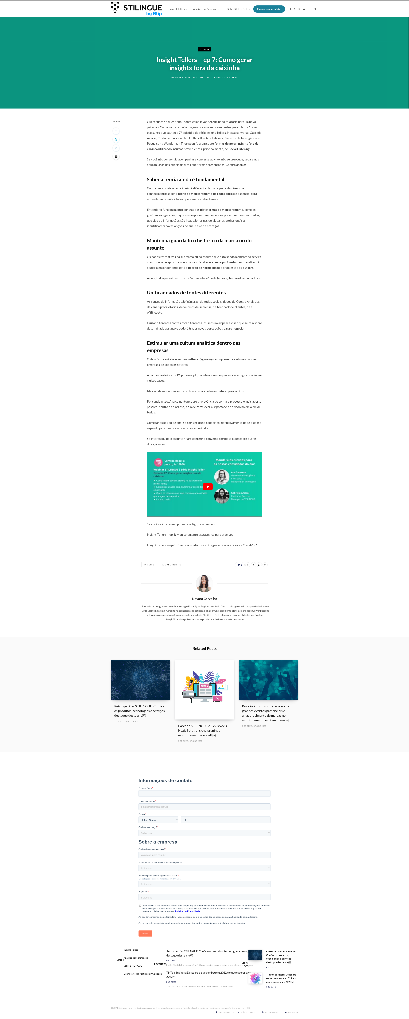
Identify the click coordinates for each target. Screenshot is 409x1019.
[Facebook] (116, 131)
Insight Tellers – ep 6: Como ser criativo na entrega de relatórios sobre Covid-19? (202, 545)
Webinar (204, 49)
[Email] (116, 156)
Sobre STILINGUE (133, 965)
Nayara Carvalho (185, 77)
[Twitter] (116, 139)
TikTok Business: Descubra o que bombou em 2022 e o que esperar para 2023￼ (208, 974)
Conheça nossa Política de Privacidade (143, 973)
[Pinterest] (265, 564)
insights (149, 565)
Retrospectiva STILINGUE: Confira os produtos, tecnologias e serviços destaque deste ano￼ (139, 710)
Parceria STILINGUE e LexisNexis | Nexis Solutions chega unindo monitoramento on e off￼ (203, 730)
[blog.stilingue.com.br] (136, 9)
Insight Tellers (131, 949)
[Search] (313, 9)
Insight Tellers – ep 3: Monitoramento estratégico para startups (190, 534)
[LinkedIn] (116, 147)
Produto (171, 960)
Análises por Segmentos (136, 957)
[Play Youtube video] (207, 487)
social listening (171, 565)
